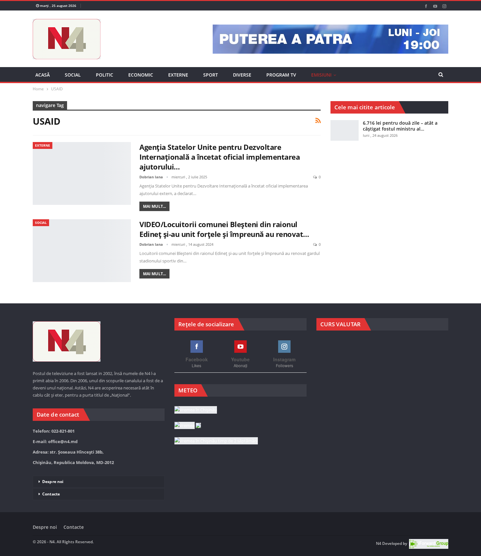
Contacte (51, 494)
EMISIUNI (321, 75)
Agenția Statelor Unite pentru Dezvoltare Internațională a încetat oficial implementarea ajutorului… (219, 156)
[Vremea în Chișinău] (195, 410)
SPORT (210, 75)
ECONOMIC (140, 75)
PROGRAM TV (281, 75)
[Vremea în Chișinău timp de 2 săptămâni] (216, 441)
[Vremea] (187, 426)
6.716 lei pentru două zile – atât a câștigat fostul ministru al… (400, 126)
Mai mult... (154, 206)
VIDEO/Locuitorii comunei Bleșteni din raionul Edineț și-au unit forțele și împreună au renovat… (224, 229)
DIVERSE (242, 75)
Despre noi (52, 481)
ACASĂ (42, 75)
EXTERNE (178, 75)
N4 (378, 544)
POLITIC (104, 75)
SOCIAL (73, 75)
